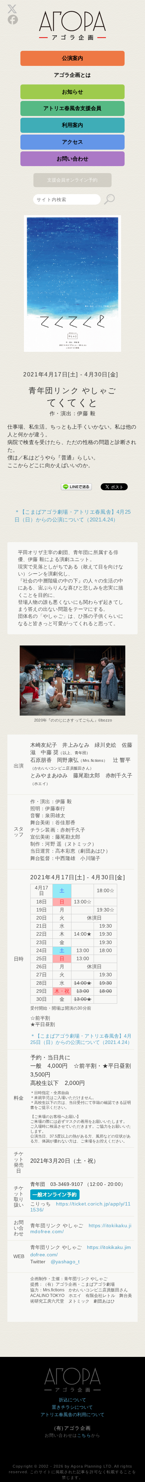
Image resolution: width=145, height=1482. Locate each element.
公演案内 (72, 58)
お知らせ (72, 92)
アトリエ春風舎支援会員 (72, 108)
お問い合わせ (72, 159)
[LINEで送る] (76, 485)
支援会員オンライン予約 (72, 180)
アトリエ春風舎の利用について (72, 1414)
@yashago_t (65, 1261)
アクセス (72, 142)
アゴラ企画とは (72, 75)
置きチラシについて (72, 1407)
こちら (84, 1435)
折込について (72, 1399)
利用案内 (72, 125)
